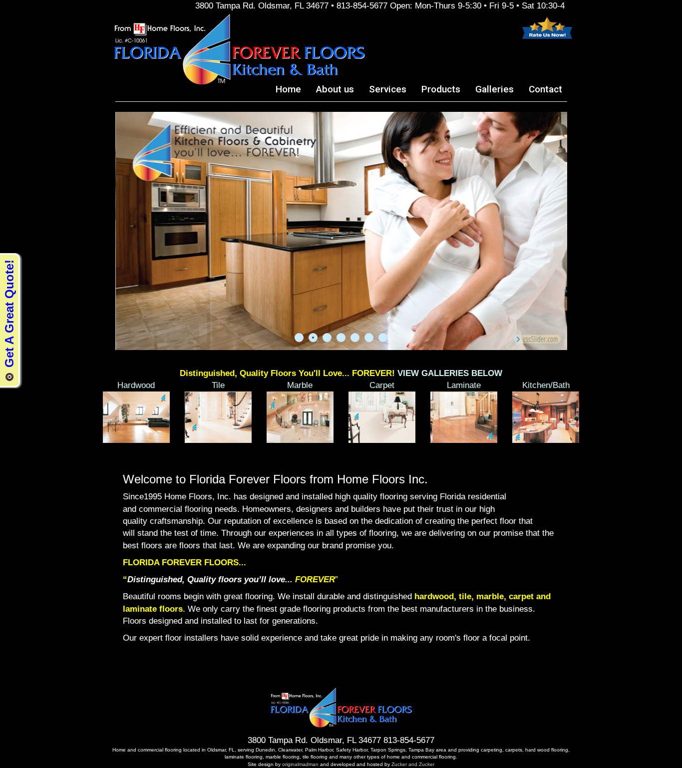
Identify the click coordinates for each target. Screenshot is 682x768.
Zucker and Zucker (412, 764)
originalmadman (300, 764)
